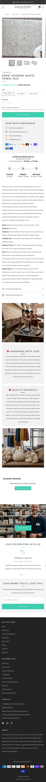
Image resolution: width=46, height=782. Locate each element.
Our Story (23, 528)
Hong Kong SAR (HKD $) (22, 761)
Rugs (4, 645)
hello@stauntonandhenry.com (13, 704)
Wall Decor (6, 641)
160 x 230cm (8, 94)
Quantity (5, 99)
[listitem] (23, 2)
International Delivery (10, 682)
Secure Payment (8, 671)
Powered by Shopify (23, 776)
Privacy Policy (7, 689)
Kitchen (5, 649)
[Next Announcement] (44, 2)
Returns (5, 685)
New (3, 626)
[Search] (43, 7)
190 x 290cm (34, 94)
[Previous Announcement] (2, 2)
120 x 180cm (21, 94)
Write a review (23, 488)
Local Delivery (7, 678)
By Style (5, 652)
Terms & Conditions (9, 693)
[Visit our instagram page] (7, 723)
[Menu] (3, 7)
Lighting (5, 637)
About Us (5, 663)
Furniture (5, 630)
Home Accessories (8, 634)
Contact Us (6, 667)
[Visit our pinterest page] (11, 723)
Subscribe (23, 606)
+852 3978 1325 (7, 707)
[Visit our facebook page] (3, 723)
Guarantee (6, 674)
